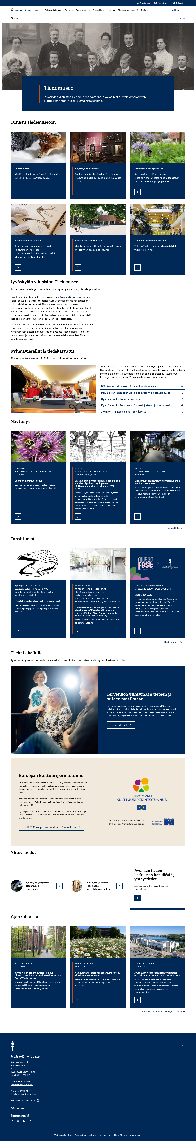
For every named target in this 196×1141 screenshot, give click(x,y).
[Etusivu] (24, 10)
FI (129, 4)
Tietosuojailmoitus (63, 1135)
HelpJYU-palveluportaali (22, 1084)
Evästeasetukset (18, 1108)
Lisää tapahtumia (173, 642)
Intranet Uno (105, 1135)
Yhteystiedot (17, 1081)
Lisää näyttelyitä (173, 528)
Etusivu (14, 18)
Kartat (27, 1081)
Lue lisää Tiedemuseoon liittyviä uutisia (161, 1011)
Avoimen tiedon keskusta (72, 297)
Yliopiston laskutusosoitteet (24, 1094)
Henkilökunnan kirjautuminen (128, 1135)
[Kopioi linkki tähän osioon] (58, 122)
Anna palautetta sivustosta (23, 1100)
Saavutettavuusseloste (85, 1135)
